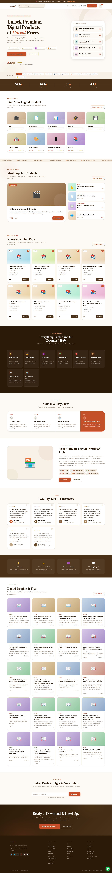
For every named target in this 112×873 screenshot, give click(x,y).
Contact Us (76, 479)
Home (68, 6)
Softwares (50, 853)
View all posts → (99, 593)
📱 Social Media (85, 74)
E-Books (74, 6)
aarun (12, 6)
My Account (70, 856)
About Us (89, 844)
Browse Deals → (72, 1)
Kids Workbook (51, 863)
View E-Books (33, 54)
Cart (68, 858)
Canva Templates (52, 858)
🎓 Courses (48, 74)
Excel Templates (52, 848)
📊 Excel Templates (38, 74)
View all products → (98, 178)
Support (89, 848)
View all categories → (97, 107)
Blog (68, 853)
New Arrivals (70, 851)
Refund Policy (90, 851)
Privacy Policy (90, 853)
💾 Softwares (56, 74)
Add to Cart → (58, 218)
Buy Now (25, 279)
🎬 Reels (19, 74)
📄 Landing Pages (27, 74)
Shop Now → (64, 479)
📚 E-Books (94, 74)
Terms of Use (92, 870)
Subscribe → (74, 794)
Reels (49, 844)
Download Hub (82, 6)
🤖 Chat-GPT (65, 74)
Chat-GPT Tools (51, 856)
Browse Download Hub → (16, 54)
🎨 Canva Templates (75, 74)
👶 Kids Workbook (21, 77)
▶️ (24, 854)
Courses (50, 851)
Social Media (51, 861)
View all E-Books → (98, 244)
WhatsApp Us (67, 826)
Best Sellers (70, 848)
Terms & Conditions (92, 856)
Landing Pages (51, 846)
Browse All (92, 6)
